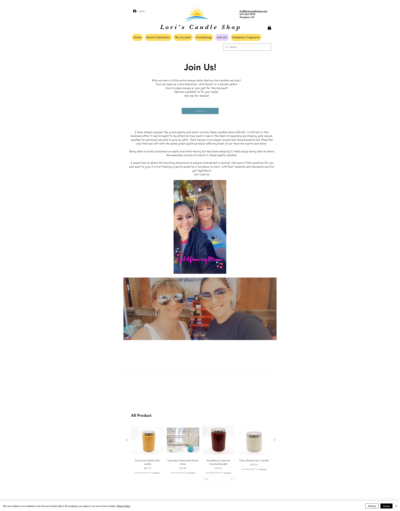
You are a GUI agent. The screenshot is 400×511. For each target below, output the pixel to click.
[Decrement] (134, 486)
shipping (156, 472)
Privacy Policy (123, 506)
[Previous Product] (127, 440)
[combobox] (218, 479)
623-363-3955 (247, 14)
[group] (201, 461)
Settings (372, 506)
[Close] (396, 505)
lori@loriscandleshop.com (253, 11)
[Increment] (161, 486)
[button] (269, 27)
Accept (386, 506)
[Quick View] (147, 440)
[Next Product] (275, 440)
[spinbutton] (147, 486)
